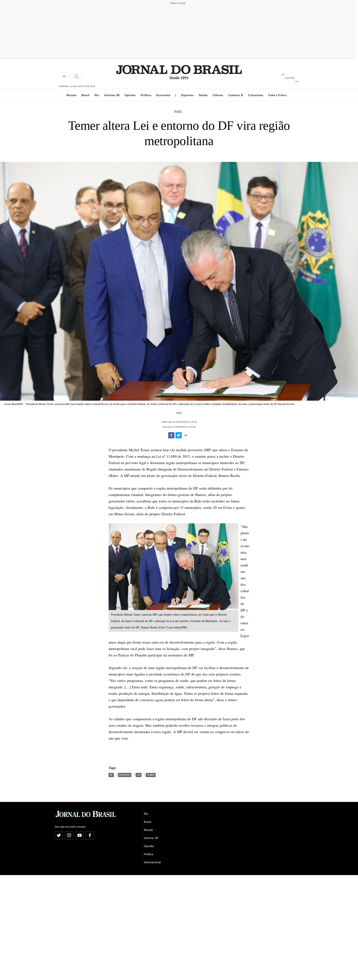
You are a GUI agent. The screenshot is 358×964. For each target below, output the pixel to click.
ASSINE (290, 77)
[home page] (179, 69)
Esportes (187, 95)
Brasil (85, 95)
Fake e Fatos (277, 95)
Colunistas (255, 95)
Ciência (218, 95)
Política (146, 95)
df (111, 775)
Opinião (130, 95)
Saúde (203, 95)
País (178, 112)
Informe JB (112, 95)
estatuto (124, 775)
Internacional (152, 862)
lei (138, 775)
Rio (96, 95)
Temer (150, 775)
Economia (163, 95)
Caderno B (235, 95)
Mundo (71, 95)
